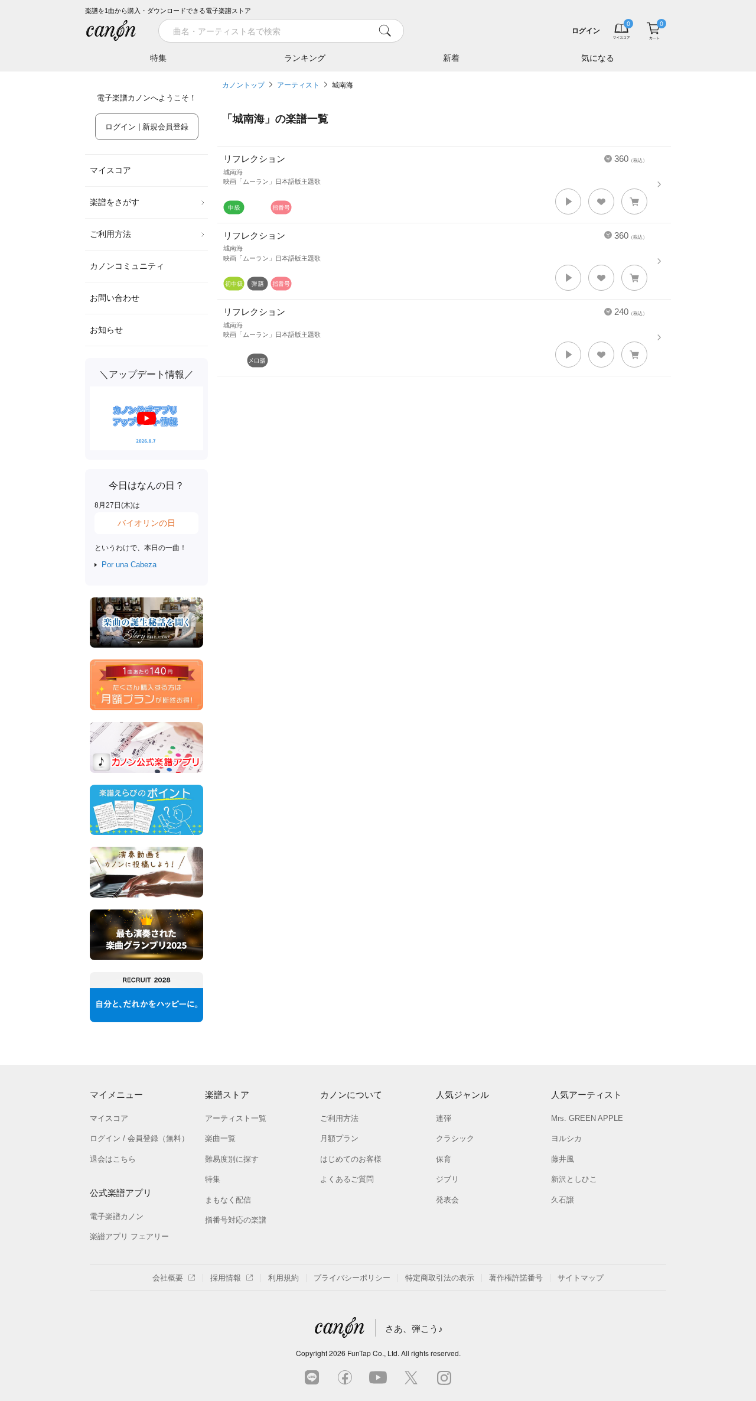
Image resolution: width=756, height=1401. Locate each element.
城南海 (342, 85)
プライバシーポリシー (352, 1277)
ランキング (304, 58)
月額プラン (339, 1138)
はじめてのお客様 (351, 1159)
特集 (158, 58)
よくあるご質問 (347, 1179)
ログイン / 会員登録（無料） (139, 1138)
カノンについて (351, 1095)
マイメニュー (116, 1095)
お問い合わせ (114, 298)
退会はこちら (113, 1159)
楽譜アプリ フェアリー (129, 1236)
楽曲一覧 (220, 1138)
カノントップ (243, 85)
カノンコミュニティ (127, 266)
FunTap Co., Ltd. (373, 1353)
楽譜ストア (227, 1095)
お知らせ (106, 329)
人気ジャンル (462, 1095)
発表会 (447, 1199)
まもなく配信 (228, 1199)
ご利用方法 (110, 234)
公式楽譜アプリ (121, 1193)
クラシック (455, 1138)
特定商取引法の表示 (439, 1277)
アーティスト (298, 85)
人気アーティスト (586, 1095)
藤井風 (562, 1159)
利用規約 (283, 1277)
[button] (568, 201)
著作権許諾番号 (516, 1277)
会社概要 (167, 1277)
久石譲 (562, 1199)
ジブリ (447, 1179)
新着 (451, 58)
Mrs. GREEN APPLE (587, 1118)
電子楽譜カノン (117, 1216)
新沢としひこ (574, 1179)
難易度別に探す (232, 1159)
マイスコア (110, 170)
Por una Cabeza (129, 564)
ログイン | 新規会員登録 (146, 126)
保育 (443, 1159)
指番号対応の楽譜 (235, 1219)
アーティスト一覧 (235, 1118)
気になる (597, 58)
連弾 (443, 1118)
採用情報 (225, 1277)
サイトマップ (581, 1277)
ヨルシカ (566, 1138)
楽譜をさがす (114, 202)
